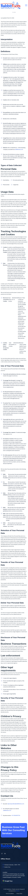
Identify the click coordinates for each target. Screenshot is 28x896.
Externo (17, 890)
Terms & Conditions (10, 893)
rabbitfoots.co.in (19, 149)
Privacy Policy (19, 893)
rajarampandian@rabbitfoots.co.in (15, 803)
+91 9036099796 (15, 815)
